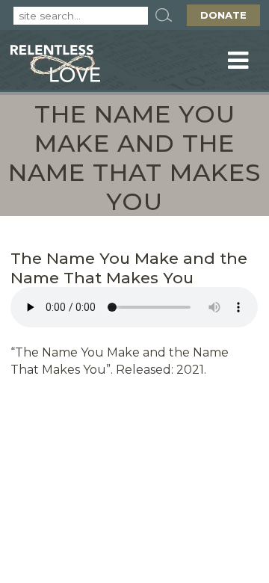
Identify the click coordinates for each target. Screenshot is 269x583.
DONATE (223, 15)
